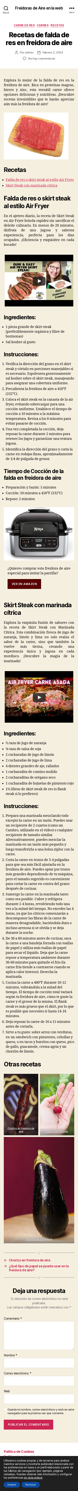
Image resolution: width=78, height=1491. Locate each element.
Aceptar (11, 1484)
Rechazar (30, 1484)
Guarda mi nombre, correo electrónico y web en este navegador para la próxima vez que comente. (41, 1411)
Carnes (43, 25)
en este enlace (33, 1477)
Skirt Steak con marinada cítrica (31, 185)
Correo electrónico (17, 1373)
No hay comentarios (41, 58)
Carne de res (24, 25)
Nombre (10, 1355)
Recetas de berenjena (39, 1239)
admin (29, 52)
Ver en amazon (24, 584)
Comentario (13, 1318)
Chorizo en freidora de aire (21, 1130)
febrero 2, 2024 (52, 52)
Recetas (57, 25)
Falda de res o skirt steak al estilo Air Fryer (40, 180)
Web (7, 1391)
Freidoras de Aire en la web (39, 8)
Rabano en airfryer (57, 1131)
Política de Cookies (19, 1452)
